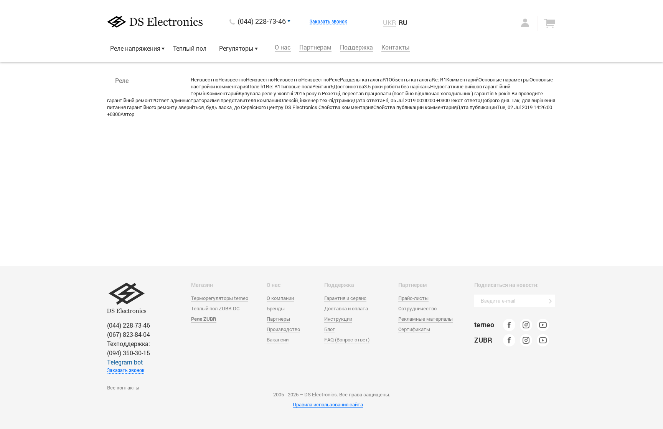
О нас (283, 47)
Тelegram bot (125, 362)
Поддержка (356, 47)
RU (403, 22)
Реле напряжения (135, 48)
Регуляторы (236, 48)
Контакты (395, 47)
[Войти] (517, 23)
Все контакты (123, 387)
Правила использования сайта (328, 404)
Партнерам (315, 47)
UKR (389, 23)
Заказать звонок (328, 21)
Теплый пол (189, 48)
